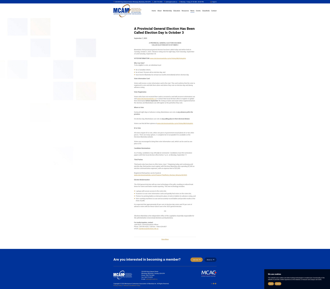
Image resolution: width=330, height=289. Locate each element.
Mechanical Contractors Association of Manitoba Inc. (127, 10)
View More (165, 239)
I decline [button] (278, 284)
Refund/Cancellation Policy (132, 285)
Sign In (214, 2)
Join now (195, 260)
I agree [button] (271, 284)
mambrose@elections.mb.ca (148, 229)
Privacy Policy (117, 285)
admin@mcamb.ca (171, 2)
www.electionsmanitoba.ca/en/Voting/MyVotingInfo (168, 58)
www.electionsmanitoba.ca (146, 99)
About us (209, 260)
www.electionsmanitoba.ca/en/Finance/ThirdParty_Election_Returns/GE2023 (160, 175)
